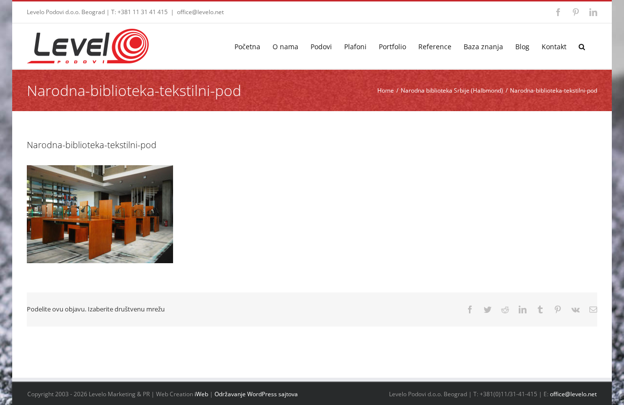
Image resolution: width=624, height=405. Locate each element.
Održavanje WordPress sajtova (256, 394)
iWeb (201, 394)
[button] (582, 46)
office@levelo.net (200, 12)
